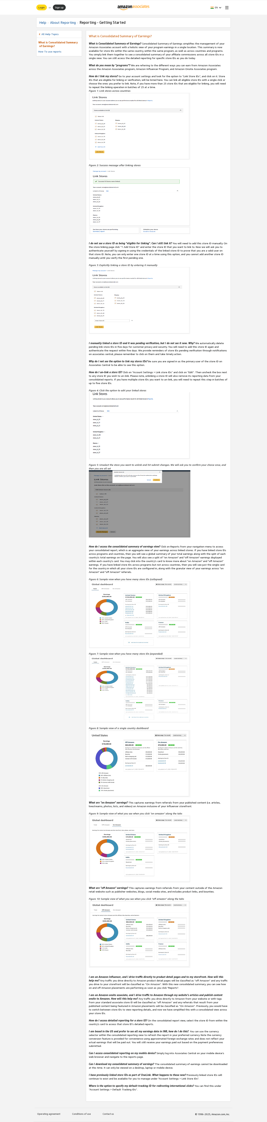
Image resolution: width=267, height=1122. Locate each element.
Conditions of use (81, 1113)
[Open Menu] (226, 7)
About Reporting (63, 23)
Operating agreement (48, 1113)
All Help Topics (50, 34)
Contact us (108, 1113)
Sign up (59, 7)
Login (42, 7)
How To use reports (49, 51)
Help (42, 23)
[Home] (133, 7)
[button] (216, 7)
